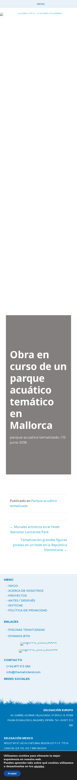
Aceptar (12, 773)
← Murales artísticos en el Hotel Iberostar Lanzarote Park (35, 529)
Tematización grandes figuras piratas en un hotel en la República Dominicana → (40, 544)
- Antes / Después (20, 600)
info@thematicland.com (23, 672)
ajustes (39, 766)
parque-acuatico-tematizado (34, 437)
